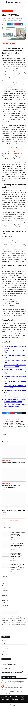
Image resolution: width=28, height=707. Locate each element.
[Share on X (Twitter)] (13, 24)
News (3, 585)
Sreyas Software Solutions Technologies (14, 462)
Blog (3, 583)
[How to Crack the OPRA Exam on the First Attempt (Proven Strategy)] (5, 545)
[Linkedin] (22, 630)
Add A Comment (14, 520)
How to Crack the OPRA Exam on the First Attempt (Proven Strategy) (17, 545)
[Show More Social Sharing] (24, 24)
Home (3, 581)
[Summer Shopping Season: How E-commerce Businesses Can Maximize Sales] (5, 534)
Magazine (4, 595)
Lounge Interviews (7, 11)
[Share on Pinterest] (17, 24)
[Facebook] (3, 630)
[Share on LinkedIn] (21, 24)
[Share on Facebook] (9, 24)
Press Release (5, 598)
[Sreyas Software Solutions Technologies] (14, 451)
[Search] (26, 2)
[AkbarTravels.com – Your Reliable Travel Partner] (14, 499)
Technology (5, 590)
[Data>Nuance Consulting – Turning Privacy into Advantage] (14, 474)
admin (4, 18)
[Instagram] (13, 630)
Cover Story (5, 600)
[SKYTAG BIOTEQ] (14, 39)
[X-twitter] (8, 630)
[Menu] (2, 2)
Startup (4, 588)
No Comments (10, 20)
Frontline (4, 602)
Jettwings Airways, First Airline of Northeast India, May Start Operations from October (20, 425)
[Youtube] (18, 630)
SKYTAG (16, 154)
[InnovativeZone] (14, 2)
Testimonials (5, 605)
